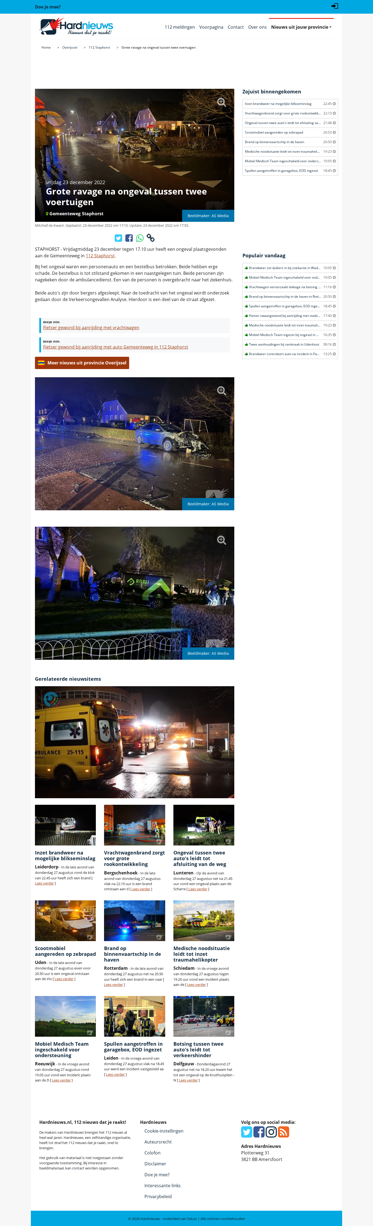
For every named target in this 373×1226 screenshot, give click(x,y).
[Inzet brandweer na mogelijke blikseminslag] (65, 825)
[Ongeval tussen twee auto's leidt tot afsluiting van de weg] (203, 825)
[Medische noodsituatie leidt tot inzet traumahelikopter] (203, 920)
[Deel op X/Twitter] (119, 240)
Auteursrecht (158, 1142)
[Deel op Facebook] (129, 240)
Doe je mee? (157, 1175)
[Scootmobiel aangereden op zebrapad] (65, 920)
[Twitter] (246, 1135)
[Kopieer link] (151, 240)
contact (78, 1168)
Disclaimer (155, 1164)
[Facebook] (259, 1135)
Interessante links (162, 1186)
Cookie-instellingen (163, 1131)
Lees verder (44, 883)
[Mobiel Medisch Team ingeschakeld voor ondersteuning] (65, 1016)
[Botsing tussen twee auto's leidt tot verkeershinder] (203, 1016)
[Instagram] (271, 1135)
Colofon (152, 1153)
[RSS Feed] (283, 1135)
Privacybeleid (158, 1196)
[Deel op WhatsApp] (140, 240)
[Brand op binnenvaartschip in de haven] (134, 920)
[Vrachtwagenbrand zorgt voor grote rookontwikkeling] (134, 825)
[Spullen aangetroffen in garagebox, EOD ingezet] (134, 1016)
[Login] (334, 5)
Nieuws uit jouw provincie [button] (299, 27)
